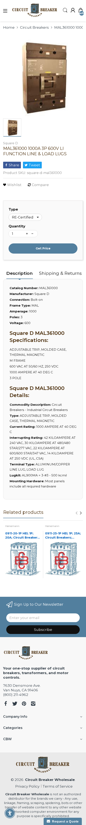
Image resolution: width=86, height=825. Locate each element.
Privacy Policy (26, 786)
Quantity (17, 226)
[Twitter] (14, 704)
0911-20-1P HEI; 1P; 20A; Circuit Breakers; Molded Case (22, 536)
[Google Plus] (33, 704)
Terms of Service (58, 786)
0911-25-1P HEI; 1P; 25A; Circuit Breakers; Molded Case (63, 536)
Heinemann (12, 526)
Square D (10, 143)
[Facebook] (5, 704)
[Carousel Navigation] (79, 513)
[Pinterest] (24, 704)
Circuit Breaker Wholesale (50, 780)
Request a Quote (64, 821)
